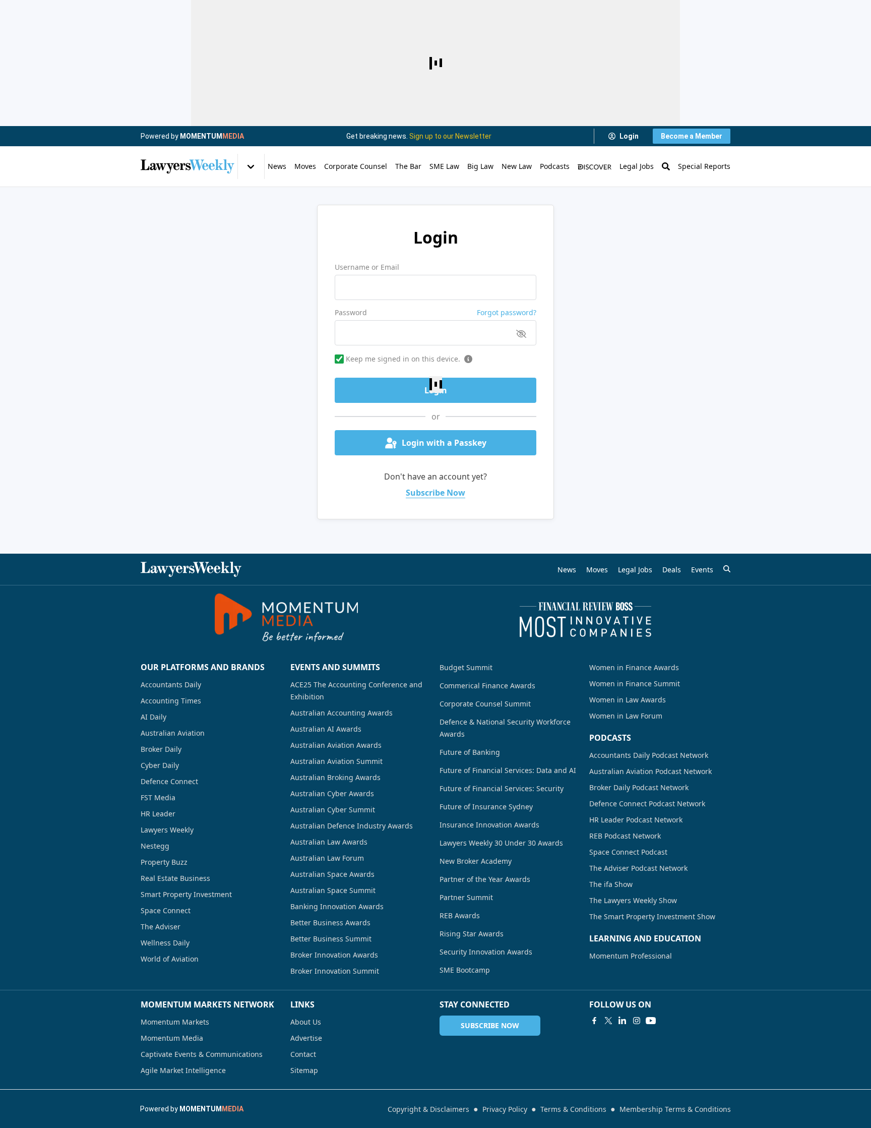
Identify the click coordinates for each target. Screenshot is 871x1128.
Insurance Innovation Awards (489, 824)
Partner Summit (466, 897)
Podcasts (555, 166)
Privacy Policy (504, 1109)
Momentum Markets (175, 1022)
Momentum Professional (630, 956)
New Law (517, 166)
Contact (303, 1054)
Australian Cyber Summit (332, 809)
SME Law (444, 166)
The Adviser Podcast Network (638, 868)
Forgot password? (506, 312)
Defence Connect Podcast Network (647, 803)
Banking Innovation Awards (337, 906)
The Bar (408, 166)
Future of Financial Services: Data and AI (508, 770)
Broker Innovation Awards (334, 955)
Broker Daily (161, 749)
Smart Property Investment (186, 894)
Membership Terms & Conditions (675, 1109)
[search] (726, 568)
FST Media (158, 797)
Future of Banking (470, 752)
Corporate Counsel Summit (485, 703)
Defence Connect (169, 781)
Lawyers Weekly (167, 830)
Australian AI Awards (325, 729)
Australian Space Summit (333, 890)
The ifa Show (611, 884)
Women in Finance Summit (634, 683)
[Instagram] (637, 1021)
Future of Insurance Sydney (486, 806)
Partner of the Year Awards (485, 879)
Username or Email (367, 267)
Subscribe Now (435, 492)
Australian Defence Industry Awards (351, 825)
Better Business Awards (330, 922)
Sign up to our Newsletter (450, 136)
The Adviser (160, 926)
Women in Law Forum (625, 716)
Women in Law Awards (627, 699)
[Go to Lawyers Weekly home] (187, 166)
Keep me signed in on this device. (403, 359)
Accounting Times (171, 700)
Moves (305, 166)
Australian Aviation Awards (336, 745)
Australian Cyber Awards (332, 793)
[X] (608, 1021)
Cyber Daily (160, 765)
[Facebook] (594, 1021)
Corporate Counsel (355, 166)
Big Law (480, 166)
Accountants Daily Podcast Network (648, 755)
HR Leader (158, 813)
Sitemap (304, 1070)
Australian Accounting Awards (341, 713)
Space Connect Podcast (628, 852)
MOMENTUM (212, 136)
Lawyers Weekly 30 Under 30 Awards (501, 843)
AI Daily (153, 717)
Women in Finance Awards (634, 667)
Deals (671, 569)
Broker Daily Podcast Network (639, 787)
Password (351, 312)
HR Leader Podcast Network (635, 819)
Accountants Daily (171, 684)
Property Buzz (164, 862)
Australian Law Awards (328, 842)
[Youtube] (651, 1021)
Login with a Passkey (444, 442)
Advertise (306, 1038)
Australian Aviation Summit (336, 761)
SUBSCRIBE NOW (490, 1025)
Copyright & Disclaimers (428, 1109)
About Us (305, 1022)
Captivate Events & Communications (202, 1054)
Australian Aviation (173, 733)
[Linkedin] (622, 1021)
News (277, 166)
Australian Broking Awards (335, 777)
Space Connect (166, 910)
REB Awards (460, 915)
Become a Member (691, 136)
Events (702, 569)
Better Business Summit (330, 938)
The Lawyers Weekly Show (633, 900)
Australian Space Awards (332, 874)
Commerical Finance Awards (487, 685)
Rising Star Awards (472, 933)
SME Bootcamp (465, 970)
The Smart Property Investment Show (652, 916)
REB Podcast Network (625, 836)
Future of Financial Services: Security (502, 788)
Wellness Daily (165, 942)
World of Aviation (170, 959)
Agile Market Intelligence (183, 1070)
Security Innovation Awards (486, 952)
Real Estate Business (175, 878)
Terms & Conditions (573, 1109)
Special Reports (704, 166)
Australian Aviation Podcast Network (650, 771)
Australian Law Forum (327, 858)
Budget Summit (466, 667)
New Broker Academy (476, 861)
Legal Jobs (636, 166)
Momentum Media (172, 1038)
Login (629, 136)
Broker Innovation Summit (334, 971)
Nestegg (155, 846)
